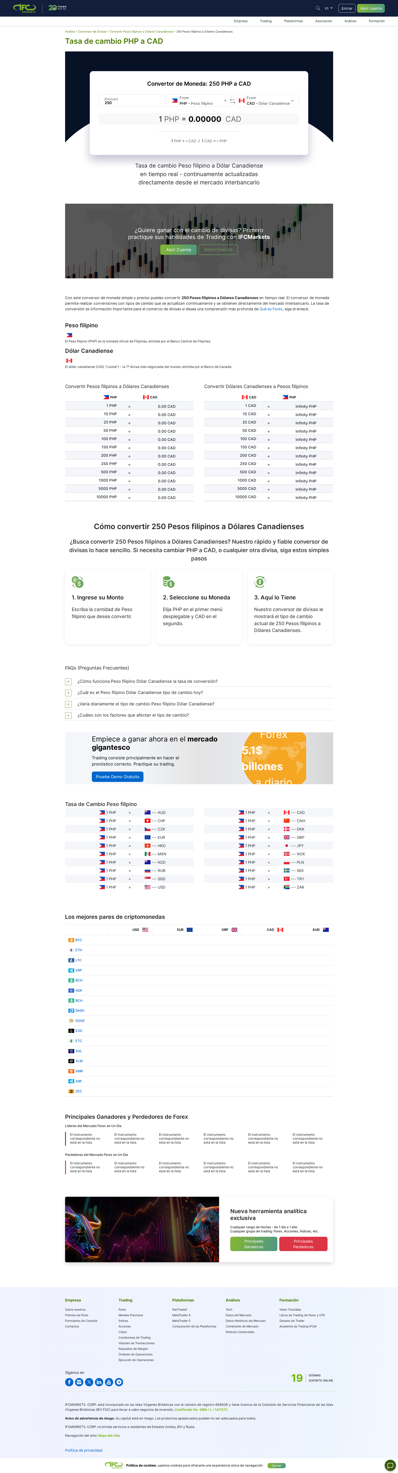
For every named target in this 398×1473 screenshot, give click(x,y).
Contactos (72, 1326)
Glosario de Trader (291, 1320)
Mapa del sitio (109, 1436)
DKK (301, 829)
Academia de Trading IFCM (297, 1326)
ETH (78, 950)
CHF (161, 821)
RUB (161, 870)
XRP (78, 970)
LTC (78, 960)
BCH (79, 980)
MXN (162, 854)
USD (161, 887)
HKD (162, 846)
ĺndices (123, 1320)
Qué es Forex (271, 309)
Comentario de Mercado (242, 1326)
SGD (161, 879)
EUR (161, 837)
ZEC (78, 1091)
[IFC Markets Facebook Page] (69, 1382)
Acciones (125, 1326)
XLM (79, 1061)
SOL (78, 1051)
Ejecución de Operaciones (136, 1360)
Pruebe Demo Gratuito (118, 776)
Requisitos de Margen (133, 1348)
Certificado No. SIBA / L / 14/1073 (201, 1410)
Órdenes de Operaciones (136, 1354)
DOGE (80, 1021)
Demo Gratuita (218, 249)
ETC (78, 1041)
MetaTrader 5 (181, 1320)
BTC (78, 940)
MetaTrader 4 (181, 1315)
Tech (229, 1309)
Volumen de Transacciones (137, 1343)
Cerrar (277, 1466)
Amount (111, 99)
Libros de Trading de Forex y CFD (302, 1315)
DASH (79, 1011)
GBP (300, 837)
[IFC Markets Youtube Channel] (109, 1382)
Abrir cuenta (371, 8)
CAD (301, 812)
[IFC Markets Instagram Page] (79, 1382)
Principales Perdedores (303, 1244)
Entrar (347, 8)
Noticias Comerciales (240, 1332)
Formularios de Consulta (81, 1320)
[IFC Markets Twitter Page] (89, 1382)
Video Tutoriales (290, 1309)
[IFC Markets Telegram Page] (119, 1382)
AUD (162, 812)
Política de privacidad (83, 1450)
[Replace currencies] (232, 100)
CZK (161, 829)
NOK (301, 854)
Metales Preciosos (131, 1315)
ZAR (300, 887)
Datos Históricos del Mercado (246, 1320)
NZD (162, 862)
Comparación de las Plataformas (194, 1326)
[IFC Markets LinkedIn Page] (99, 1382)
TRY (300, 879)
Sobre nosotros (75, 1309)
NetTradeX (179, 1309)
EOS (78, 1031)
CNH (301, 821)
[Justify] (318, 8)
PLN (300, 862)
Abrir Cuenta (178, 249)
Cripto (123, 1332)
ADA (78, 990)
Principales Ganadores (253, 1244)
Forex (122, 1309)
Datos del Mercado (238, 1315)
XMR (79, 1071)
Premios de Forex (77, 1315)
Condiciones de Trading (135, 1337)
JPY (300, 846)
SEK (300, 870)
